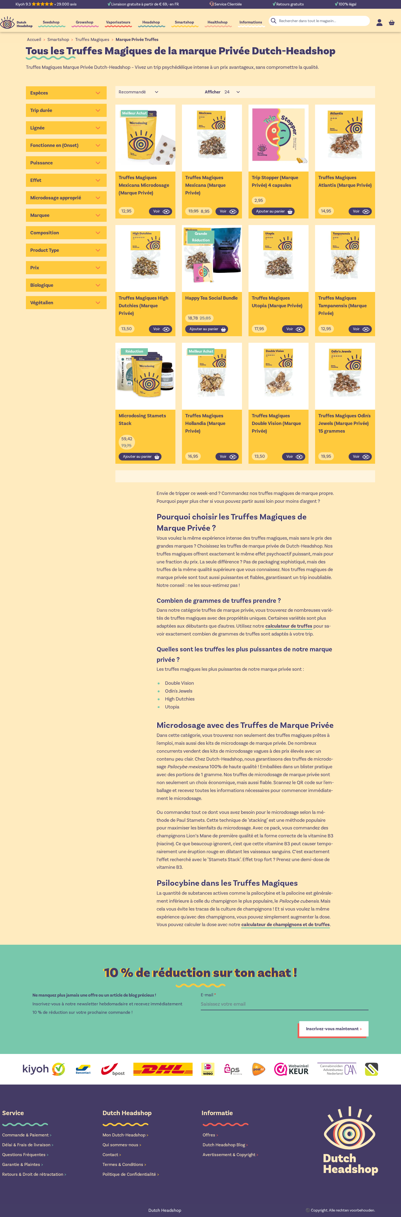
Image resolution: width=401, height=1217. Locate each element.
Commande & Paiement (27, 1135)
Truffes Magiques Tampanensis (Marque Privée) (342, 305)
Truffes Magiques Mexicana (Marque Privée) (205, 185)
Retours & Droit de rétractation (34, 1174)
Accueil (34, 39)
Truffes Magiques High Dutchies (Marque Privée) (143, 305)
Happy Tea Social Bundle (211, 298)
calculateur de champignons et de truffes (285, 924)
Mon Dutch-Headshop (125, 1135)
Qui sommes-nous (122, 1144)
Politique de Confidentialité (131, 1174)
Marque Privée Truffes (137, 39)
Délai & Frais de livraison (27, 1144)
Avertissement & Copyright (230, 1154)
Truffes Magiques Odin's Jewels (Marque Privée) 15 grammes (344, 423)
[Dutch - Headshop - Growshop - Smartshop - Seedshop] (16, 22)
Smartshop (184, 22)
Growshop (84, 22)
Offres (210, 1135)
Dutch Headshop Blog (225, 1144)
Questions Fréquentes (25, 1154)
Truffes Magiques (92, 39)
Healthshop (218, 22)
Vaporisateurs (118, 22)
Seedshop (51, 22)
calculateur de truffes (288, 626)
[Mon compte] (379, 22)
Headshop (151, 22)
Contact (112, 1154)
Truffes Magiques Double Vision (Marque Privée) (276, 423)
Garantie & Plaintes (22, 1164)
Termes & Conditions (124, 1164)
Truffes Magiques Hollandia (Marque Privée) (205, 423)
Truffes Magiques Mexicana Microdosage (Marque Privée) (144, 185)
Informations (251, 22)
